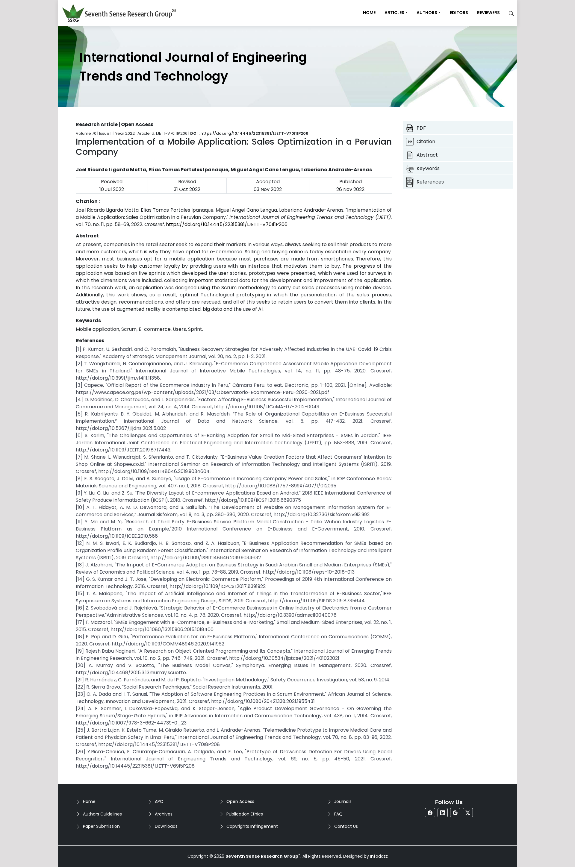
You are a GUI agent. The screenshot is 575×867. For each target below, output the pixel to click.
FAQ (338, 814)
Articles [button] (394, 13)
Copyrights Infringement (252, 826)
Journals (343, 801)
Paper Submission (101, 826)
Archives (163, 814)
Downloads (166, 826)
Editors (459, 13)
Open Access (240, 801)
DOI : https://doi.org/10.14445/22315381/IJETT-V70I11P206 (249, 133)
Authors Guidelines (102, 814)
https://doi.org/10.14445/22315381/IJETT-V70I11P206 (227, 224)
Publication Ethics (244, 814)
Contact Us (346, 826)
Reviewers (488, 13)
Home (369, 13)
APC (159, 801)
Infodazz (379, 856)
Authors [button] (427, 13)
